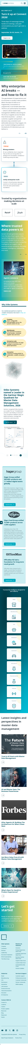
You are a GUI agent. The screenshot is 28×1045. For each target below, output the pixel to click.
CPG (2, 980)
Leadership (4, 952)
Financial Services (5, 988)
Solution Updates (20, 968)
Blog (2, 1013)
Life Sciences (4, 986)
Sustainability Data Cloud (20, 965)
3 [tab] (14, 455)
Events (3, 1017)
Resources (3, 1011)
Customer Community (21, 980)
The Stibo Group (5, 959)
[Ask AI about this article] (1, 522)
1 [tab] (10, 455)
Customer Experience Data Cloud (21, 954)
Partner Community (20, 982)
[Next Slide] (21, 455)
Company (3, 946)
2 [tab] (12, 455)
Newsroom (4, 1015)
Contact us (6, 926)
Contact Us (4, 1002)
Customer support (20, 976)
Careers (3, 1006)
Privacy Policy (22, 1034)
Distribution (4, 982)
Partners (3, 950)
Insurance (3, 992)
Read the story (9, 504)
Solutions (18, 948)
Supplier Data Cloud (21, 960)
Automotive (4, 984)
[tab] (14, 66)
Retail (2, 976)
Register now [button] (7, 38)
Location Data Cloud (20, 962)
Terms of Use (18, 1038)
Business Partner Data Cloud (20, 957)
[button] (20, 133)
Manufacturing (5, 978)
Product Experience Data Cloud (20, 950)
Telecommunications (6, 990)
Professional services (21, 978)
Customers (4, 948)
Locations (3, 1004)
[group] (14, 278)
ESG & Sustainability (6, 957)
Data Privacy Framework (7, 1038)
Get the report (9, 422)
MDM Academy (19, 984)
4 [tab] (16, 455)
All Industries (4, 995)
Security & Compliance (6, 954)
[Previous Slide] (7, 455)
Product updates (5, 1008)
